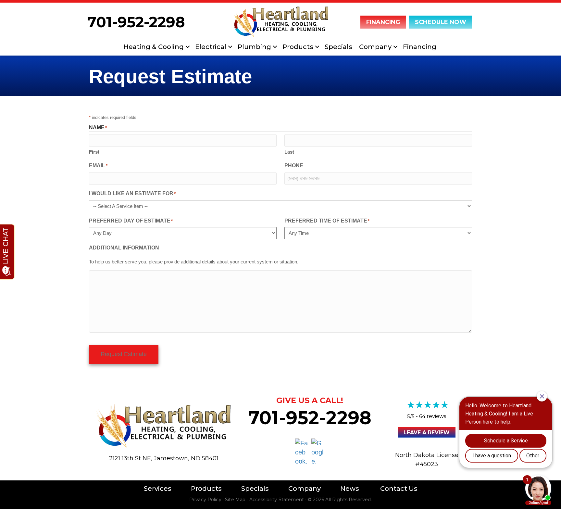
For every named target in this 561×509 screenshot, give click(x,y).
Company (375, 47)
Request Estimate (124, 354)
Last (289, 152)
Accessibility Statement (276, 500)
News (349, 488)
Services (157, 488)
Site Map (235, 500)
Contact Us (399, 488)
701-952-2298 (136, 22)
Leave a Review (427, 432)
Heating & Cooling (153, 47)
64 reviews (432, 416)
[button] (188, 47)
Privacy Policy (205, 500)
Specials (338, 47)
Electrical (210, 47)
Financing (419, 47)
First (94, 152)
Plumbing (254, 47)
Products (297, 47)
